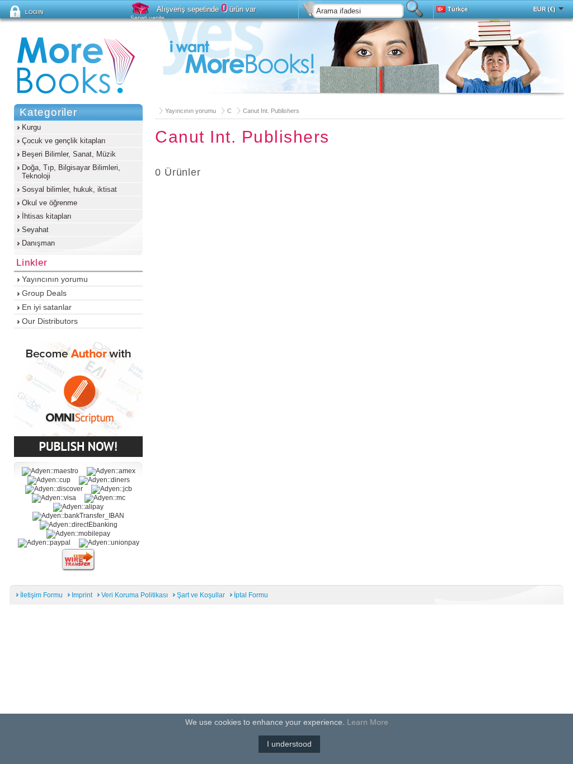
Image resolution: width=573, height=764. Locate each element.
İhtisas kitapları (47, 216)
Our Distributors (50, 321)
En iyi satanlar (47, 307)
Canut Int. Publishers (271, 110)
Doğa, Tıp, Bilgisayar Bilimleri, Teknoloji (71, 171)
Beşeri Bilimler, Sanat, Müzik (69, 154)
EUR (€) (544, 9)
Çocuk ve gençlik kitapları (64, 140)
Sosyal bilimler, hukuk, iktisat (69, 189)
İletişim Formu (41, 595)
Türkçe (458, 9)
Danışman (38, 243)
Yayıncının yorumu (190, 110)
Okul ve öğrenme (49, 203)
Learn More (367, 722)
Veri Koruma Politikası (134, 595)
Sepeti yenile (147, 18)
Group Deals (44, 293)
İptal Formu (251, 595)
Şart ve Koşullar (201, 595)
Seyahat (35, 229)
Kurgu (31, 127)
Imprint (82, 595)
